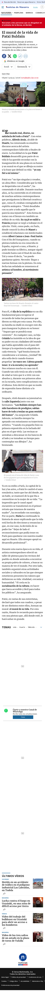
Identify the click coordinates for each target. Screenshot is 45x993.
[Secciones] (2, 7)
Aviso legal (5, 977)
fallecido (31, 627)
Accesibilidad (25, 981)
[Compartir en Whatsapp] (15, 56)
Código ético (13, 981)
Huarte (22, 627)
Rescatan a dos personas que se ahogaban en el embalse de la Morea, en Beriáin (22, 24)
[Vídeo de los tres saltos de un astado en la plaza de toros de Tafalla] (38, 937)
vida (14, 627)
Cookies (4, 981)
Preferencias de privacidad (10, 985)
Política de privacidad (19, 977)
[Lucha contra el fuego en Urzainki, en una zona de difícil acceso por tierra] (38, 902)
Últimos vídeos (13, 876)
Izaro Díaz (6, 74)
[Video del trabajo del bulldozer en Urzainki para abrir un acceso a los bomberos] (38, 918)
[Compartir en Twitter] (9, 56)
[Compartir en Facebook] (4, 56)
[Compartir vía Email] (26, 56)
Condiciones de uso (35, 977)
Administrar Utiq (37, 981)
